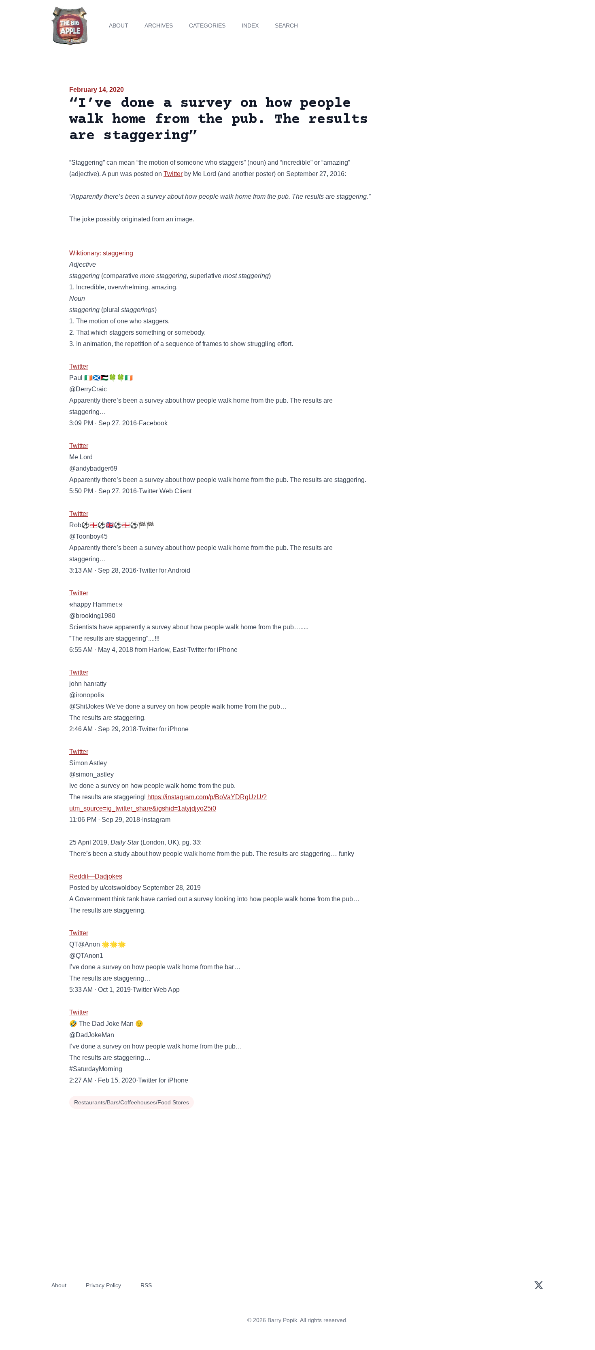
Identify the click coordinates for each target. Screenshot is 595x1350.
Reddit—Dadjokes (95, 876)
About (118, 25)
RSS (146, 1285)
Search (286, 25)
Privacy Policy (103, 1285)
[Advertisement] (453, 147)
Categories (207, 25)
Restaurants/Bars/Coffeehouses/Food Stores (131, 1102)
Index (250, 25)
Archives (158, 25)
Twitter (173, 173)
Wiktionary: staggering (101, 253)
